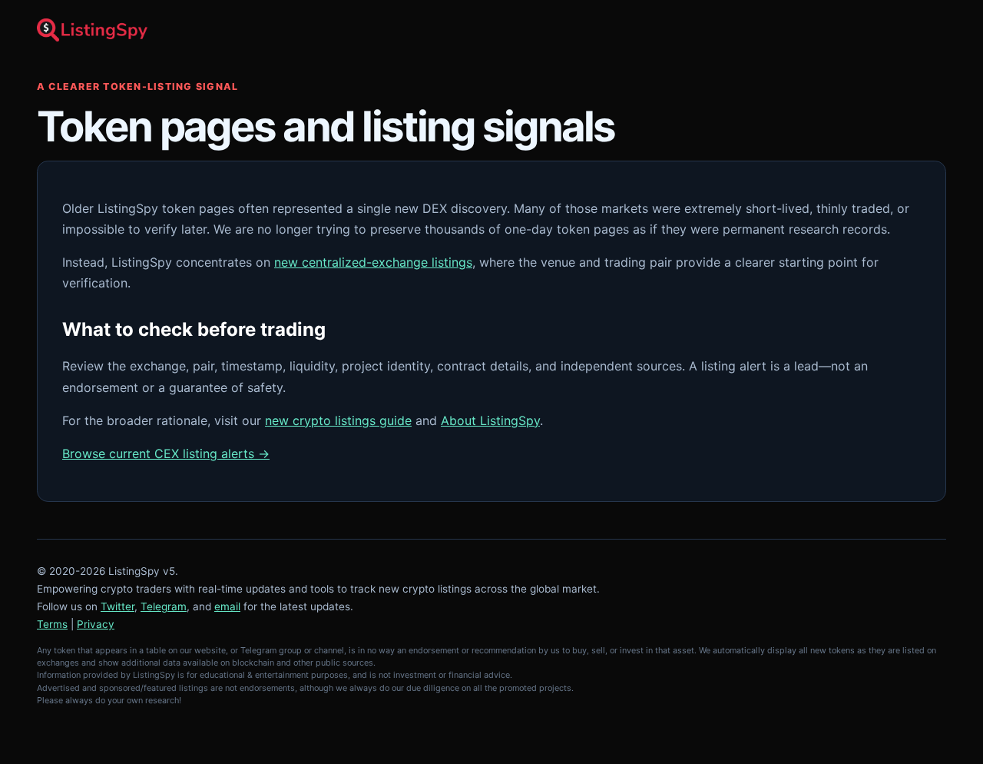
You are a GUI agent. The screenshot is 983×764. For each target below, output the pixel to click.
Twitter (117, 606)
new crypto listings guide (338, 420)
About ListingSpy (490, 420)
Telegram (164, 606)
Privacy (95, 624)
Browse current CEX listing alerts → (166, 453)
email (227, 606)
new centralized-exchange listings (373, 262)
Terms (52, 624)
